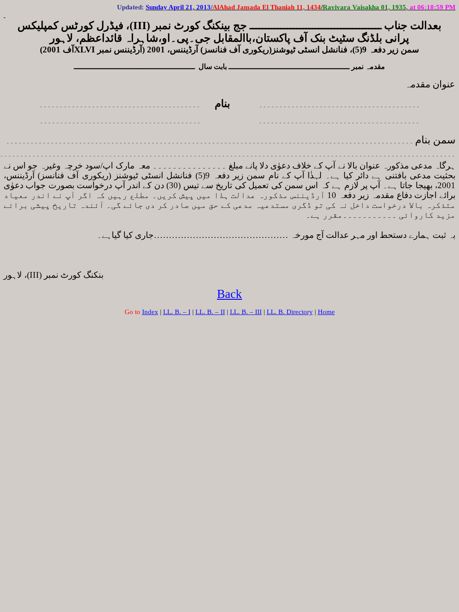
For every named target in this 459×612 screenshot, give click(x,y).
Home (326, 311)
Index (150, 311)
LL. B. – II (210, 311)
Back (229, 294)
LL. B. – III (246, 311)
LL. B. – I (177, 311)
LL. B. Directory (290, 311)
